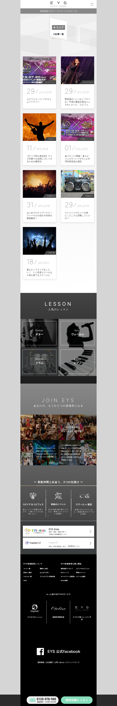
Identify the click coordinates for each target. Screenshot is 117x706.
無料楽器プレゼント (67, 568)
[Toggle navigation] (92, 4)
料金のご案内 (27, 572)
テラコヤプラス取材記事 (47, 576)
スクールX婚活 (80, 576)
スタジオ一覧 (27, 576)
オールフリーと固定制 (67, 576)
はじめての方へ (45, 572)
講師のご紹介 (44, 568)
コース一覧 (26, 568)
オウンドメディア (73, 662)
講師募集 (41, 662)
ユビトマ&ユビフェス (82, 568)
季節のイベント (81, 572)
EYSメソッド (65, 572)
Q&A (25, 580)
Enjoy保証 (64, 580)
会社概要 (49, 662)
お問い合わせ (59, 662)
